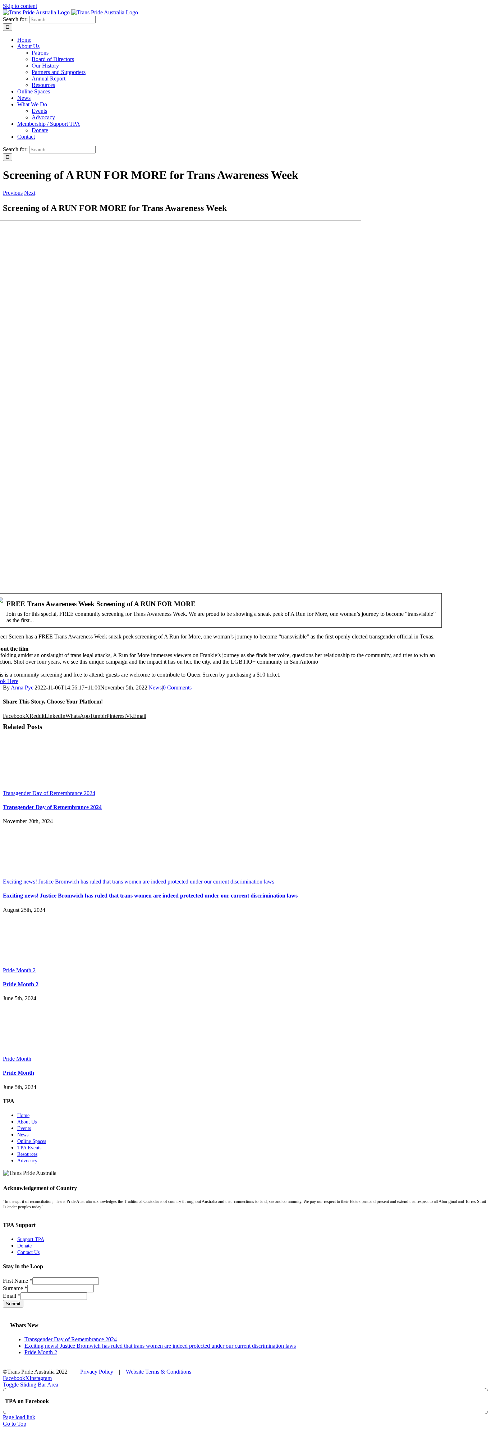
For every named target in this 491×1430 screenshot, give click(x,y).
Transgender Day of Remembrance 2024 (49, 793)
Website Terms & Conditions (158, 1372)
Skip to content (20, 6)
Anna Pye (22, 687)
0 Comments (177, 687)
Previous (13, 193)
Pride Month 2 (19, 970)
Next (29, 193)
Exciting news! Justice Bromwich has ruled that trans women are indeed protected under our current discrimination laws (138, 881)
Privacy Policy (96, 1372)
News (155, 687)
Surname (15, 1288)
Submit (13, 1303)
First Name (17, 1281)
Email (11, 1296)
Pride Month (17, 1059)
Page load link (19, 1417)
